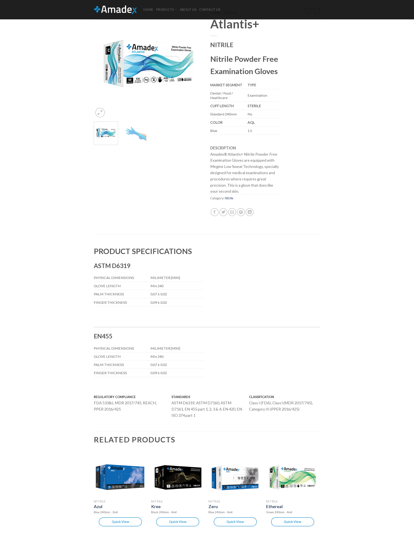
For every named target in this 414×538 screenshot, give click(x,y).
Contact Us (209, 9)
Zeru (213, 506)
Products (165, 9)
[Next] (196, 63)
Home (148, 9)
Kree (156, 506)
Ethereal (274, 506)
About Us (188, 9)
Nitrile (229, 198)
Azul (98, 506)
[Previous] (101, 63)
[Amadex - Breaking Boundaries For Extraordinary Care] (115, 9)
